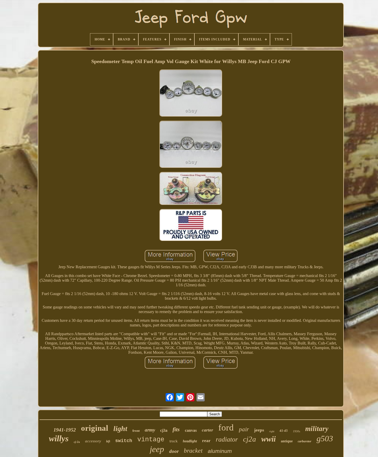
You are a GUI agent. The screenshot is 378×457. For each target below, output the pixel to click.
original (94, 428)
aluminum (220, 451)
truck (173, 441)
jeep (157, 449)
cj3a (163, 430)
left (108, 441)
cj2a (249, 439)
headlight (190, 441)
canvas (191, 430)
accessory (93, 441)
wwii (268, 439)
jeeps (259, 430)
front (136, 431)
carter (207, 430)
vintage (150, 439)
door (174, 451)
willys (59, 438)
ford (226, 427)
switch (123, 440)
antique (287, 441)
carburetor (304, 441)
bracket (193, 450)
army (150, 430)
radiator (227, 439)
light (120, 429)
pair (244, 429)
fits (176, 429)
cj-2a (77, 441)
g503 (325, 438)
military (316, 429)
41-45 (284, 431)
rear (206, 440)
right (271, 431)
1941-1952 (64, 430)
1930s (296, 431)
